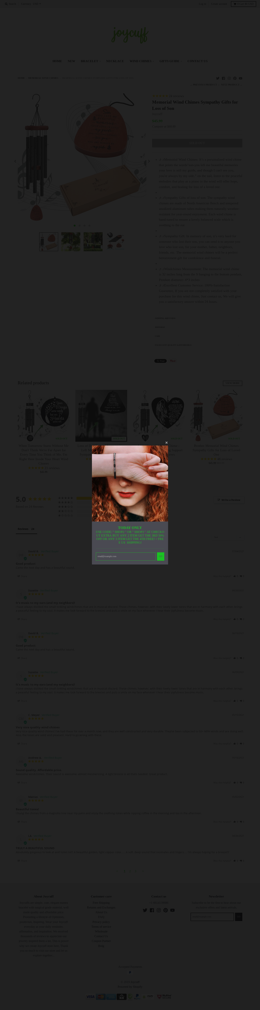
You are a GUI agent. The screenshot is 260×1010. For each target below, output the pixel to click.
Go (160, 556)
